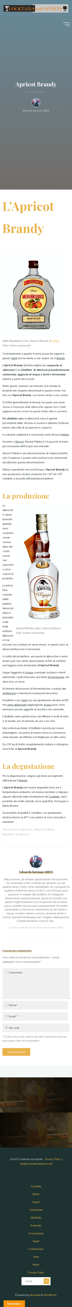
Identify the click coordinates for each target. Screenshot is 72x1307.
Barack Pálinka (45, 829)
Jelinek (55, 340)
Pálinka (64, 434)
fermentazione (56, 677)
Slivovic (19, 441)
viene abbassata (17, 704)
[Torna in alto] (58, 1293)
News (36, 1264)
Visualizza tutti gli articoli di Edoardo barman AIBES (36, 927)
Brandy (61, 358)
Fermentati (36, 1209)
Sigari (36, 1241)
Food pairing (35, 1233)
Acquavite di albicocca (19, 829)
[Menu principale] (66, 24)
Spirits (35, 1194)
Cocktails (54, 796)
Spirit (14, 358)
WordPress (50, 1295)
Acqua (29, 672)
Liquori (36, 1202)
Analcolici (35, 1225)
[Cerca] (46, 1281)
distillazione (9, 693)
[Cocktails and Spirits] (35, 8)
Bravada (35, 1295)
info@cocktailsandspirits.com (36, 1163)
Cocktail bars (36, 1249)
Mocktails (36, 1217)
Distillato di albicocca (17, 834)
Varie (36, 1256)
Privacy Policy (53, 1159)
